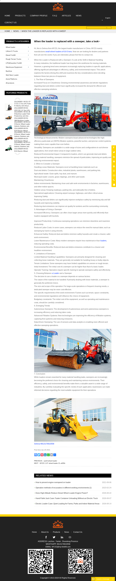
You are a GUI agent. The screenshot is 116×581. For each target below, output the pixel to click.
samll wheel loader (50, 461)
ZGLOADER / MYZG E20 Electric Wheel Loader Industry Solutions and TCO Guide (22, 124)
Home (7, 31)
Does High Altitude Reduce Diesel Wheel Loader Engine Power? (62, 493)
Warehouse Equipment (14, 67)
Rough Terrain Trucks (13, 59)
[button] (18, 98)
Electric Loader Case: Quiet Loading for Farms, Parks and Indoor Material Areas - (68, 504)
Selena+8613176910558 (44, 444)
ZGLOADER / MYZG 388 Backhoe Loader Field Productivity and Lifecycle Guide (22, 114)
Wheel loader (10, 47)
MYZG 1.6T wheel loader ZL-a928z (52, 463)
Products (56, 532)
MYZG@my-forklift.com (61, 547)
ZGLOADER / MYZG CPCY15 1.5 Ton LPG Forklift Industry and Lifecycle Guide (22, 104)
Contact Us (77, 532)
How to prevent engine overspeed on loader (53, 482)
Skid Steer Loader (12, 75)
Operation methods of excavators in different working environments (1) (64, 488)
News (16, 31)
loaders (103, 241)
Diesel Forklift (11, 55)
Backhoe (9, 71)
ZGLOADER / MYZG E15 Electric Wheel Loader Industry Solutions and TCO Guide (22, 145)
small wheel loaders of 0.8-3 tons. (58, 52)
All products (10, 83)
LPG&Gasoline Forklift (14, 63)
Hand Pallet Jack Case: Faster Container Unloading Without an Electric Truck (67, 498)
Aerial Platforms (11, 79)
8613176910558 (63, 544)
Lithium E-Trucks (12, 51)
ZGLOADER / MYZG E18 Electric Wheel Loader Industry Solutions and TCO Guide (22, 134)
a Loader (55, 273)
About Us (45, 532)
